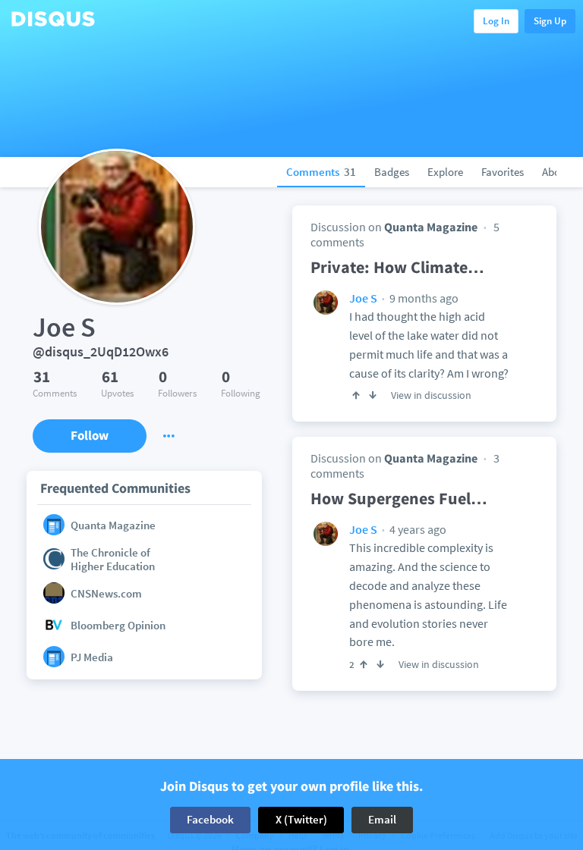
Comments (321, 172)
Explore (445, 172)
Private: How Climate (397, 267)
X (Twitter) (301, 819)
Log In (496, 20)
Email (382, 819)
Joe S (363, 298)
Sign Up (550, 20)
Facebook (210, 819)
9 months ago (423, 298)
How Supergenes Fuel (398, 498)
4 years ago (416, 529)
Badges (391, 172)
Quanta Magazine (430, 226)
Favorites (502, 172)
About (556, 172)
